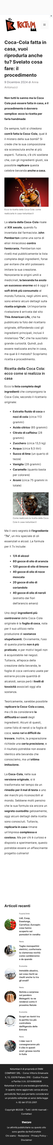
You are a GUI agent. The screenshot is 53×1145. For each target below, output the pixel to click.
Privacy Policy (38, 1135)
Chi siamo (11, 1135)
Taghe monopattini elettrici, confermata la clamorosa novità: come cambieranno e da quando (30, 953)
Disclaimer (26, 1140)
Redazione (23, 1135)
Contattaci (26, 1113)
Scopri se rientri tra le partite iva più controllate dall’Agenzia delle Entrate (29, 1023)
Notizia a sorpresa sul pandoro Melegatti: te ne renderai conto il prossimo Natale (29, 998)
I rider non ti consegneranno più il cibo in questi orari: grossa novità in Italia (29, 1048)
